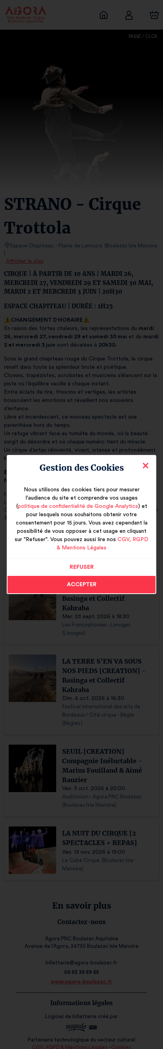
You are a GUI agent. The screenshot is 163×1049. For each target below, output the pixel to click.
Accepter (82, 584)
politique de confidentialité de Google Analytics (78, 506)
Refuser (82, 567)
